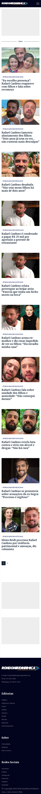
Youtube (5, 782)
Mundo (4, 719)
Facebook (5, 769)
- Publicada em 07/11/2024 (12, 536)
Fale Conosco (6, 750)
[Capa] (20, 668)
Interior (4, 713)
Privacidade (6, 744)
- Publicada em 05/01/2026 (12, 77)
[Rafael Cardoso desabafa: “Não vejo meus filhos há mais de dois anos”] (20, 164)
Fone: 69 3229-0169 (9, 679)
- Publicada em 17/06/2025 (12, 181)
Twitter (4, 772)
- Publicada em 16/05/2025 (12, 386)
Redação (5, 747)
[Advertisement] (20, 595)
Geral (4, 706)
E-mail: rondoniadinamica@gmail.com (16, 675)
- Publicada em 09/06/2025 (13, 230)
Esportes (5, 723)
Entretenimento (7, 726)
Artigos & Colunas (8, 703)
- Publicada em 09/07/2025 (12, 129)
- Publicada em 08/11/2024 (12, 487)
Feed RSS (5, 785)
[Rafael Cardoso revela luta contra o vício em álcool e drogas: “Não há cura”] (20, 421)
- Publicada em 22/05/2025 (12, 282)
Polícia (4, 710)
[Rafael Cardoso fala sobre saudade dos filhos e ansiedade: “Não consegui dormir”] (20, 369)
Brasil (4, 716)
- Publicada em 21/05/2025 (12, 334)
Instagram (5, 775)
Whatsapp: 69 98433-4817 (11, 682)
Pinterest (5, 778)
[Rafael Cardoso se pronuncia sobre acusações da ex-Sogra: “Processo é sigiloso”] (20, 470)
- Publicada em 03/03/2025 (12, 438)
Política (4, 700)
